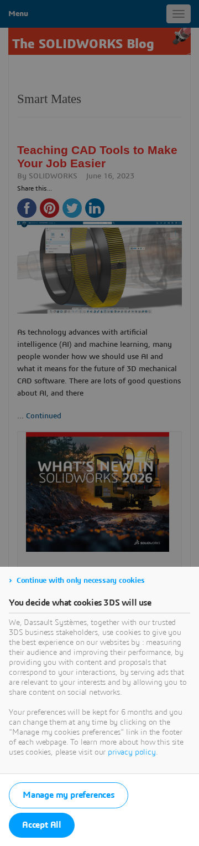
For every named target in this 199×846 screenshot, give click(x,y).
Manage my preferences (68, 795)
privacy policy (132, 752)
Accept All (41, 825)
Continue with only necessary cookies (81, 580)
